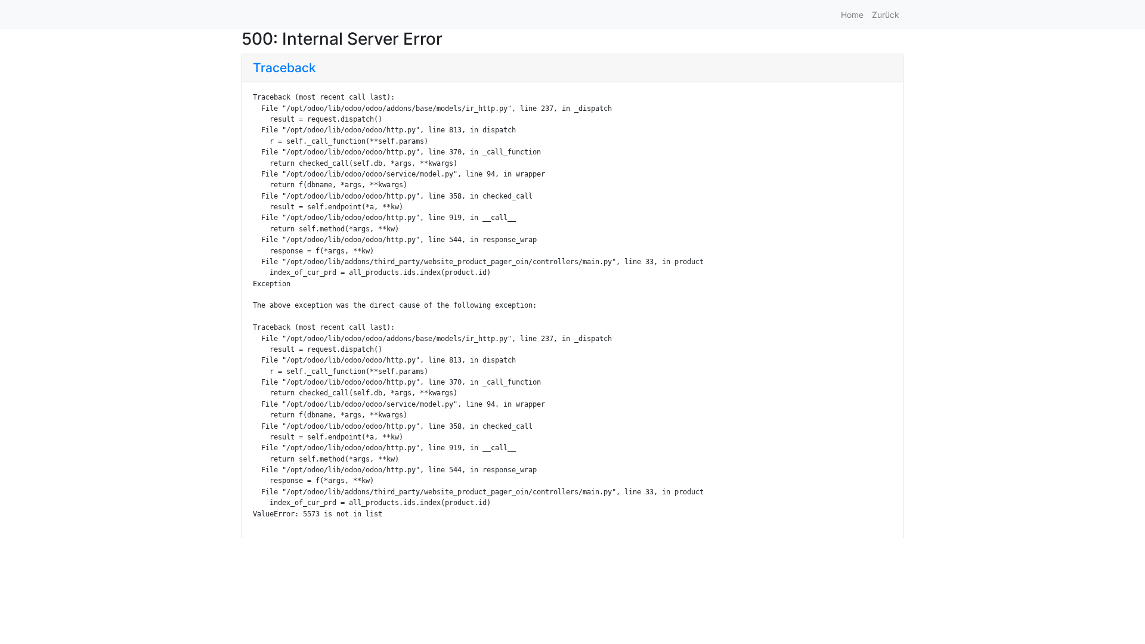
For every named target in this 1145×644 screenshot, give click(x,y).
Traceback (284, 67)
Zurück (885, 15)
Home (852, 15)
